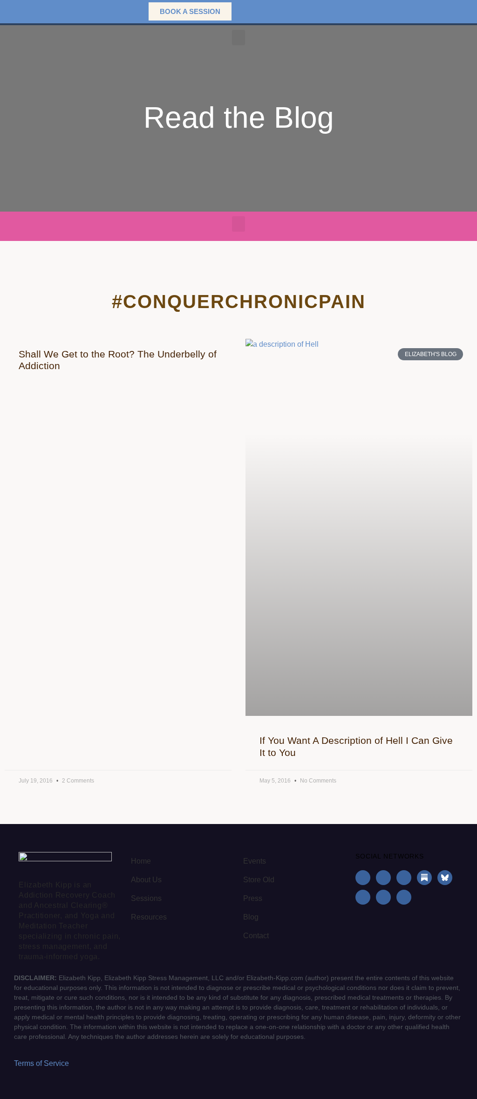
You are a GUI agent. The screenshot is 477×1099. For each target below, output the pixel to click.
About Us (146, 880)
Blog (251, 917)
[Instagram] (383, 877)
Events (254, 861)
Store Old (258, 880)
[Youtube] (362, 897)
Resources (149, 917)
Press (252, 898)
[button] (127, 11)
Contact (256, 936)
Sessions (146, 898)
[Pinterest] (383, 897)
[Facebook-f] (362, 877)
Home (141, 861)
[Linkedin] (403, 877)
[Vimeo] (403, 897)
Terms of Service (41, 1063)
